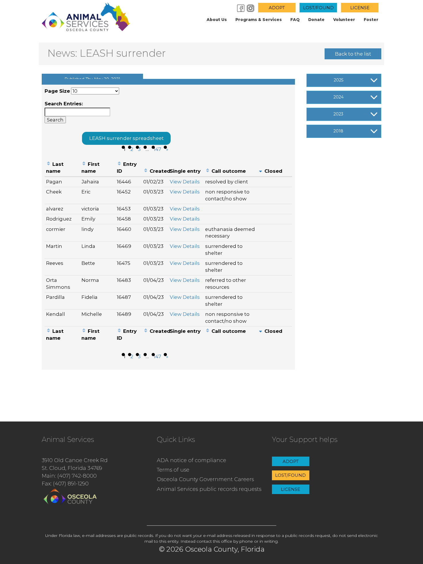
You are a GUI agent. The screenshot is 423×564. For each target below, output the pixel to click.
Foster (371, 19)
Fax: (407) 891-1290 (65, 484)
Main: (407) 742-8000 (69, 476)
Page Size (57, 91)
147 (157, 149)
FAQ (295, 19)
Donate (316, 19)
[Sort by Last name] (48, 164)
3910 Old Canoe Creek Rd (75, 460)
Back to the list (353, 54)
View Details (185, 182)
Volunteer (344, 19)
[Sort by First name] (83, 164)
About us (217, 19)
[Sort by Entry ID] (119, 164)
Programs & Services (258, 19)
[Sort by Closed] (260, 171)
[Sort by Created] (145, 171)
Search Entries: (64, 103)
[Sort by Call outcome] (207, 171)
